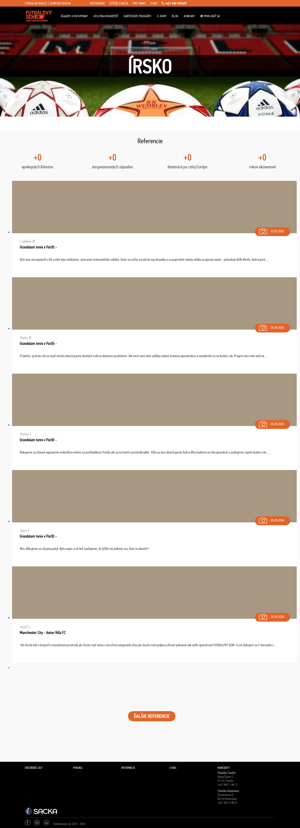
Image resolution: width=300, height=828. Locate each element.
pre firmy (139, 3)
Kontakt (189, 16)
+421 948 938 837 (175, 3)
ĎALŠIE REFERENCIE (152, 716)
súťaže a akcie (118, 3)
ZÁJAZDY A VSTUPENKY (74, 16)
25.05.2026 (277, 231)
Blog (175, 16)
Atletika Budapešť (106, 16)
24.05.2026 (277, 617)
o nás (153, 3)
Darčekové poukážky (138, 16)
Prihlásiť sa (211, 16)
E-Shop (161, 16)
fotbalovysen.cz (36, 3)
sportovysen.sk (60, 3)
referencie (97, 3)
